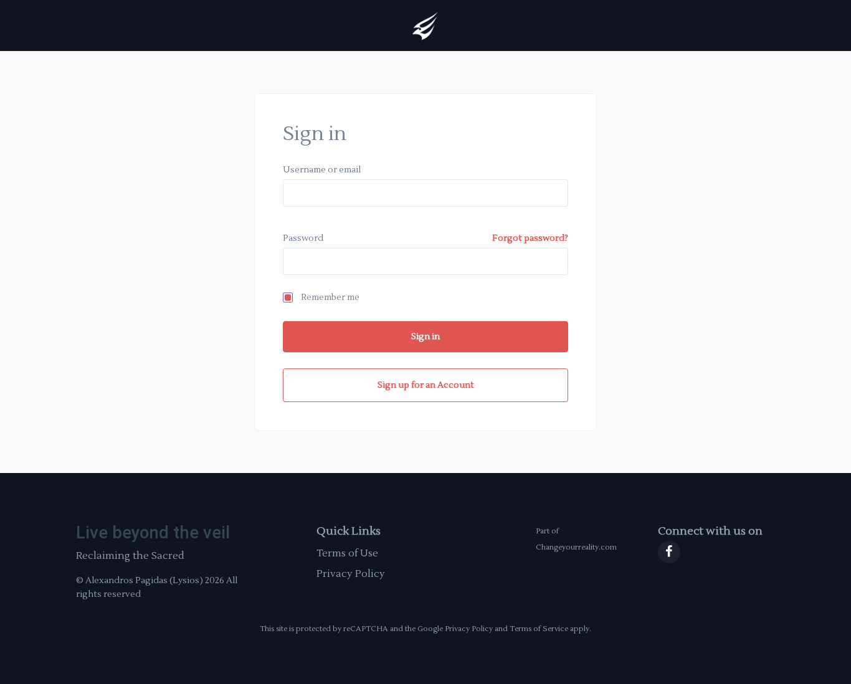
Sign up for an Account (426, 385)
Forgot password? (530, 238)
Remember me (330, 297)
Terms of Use (347, 553)
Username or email (322, 170)
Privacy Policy (350, 574)
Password (303, 238)
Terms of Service (539, 629)
